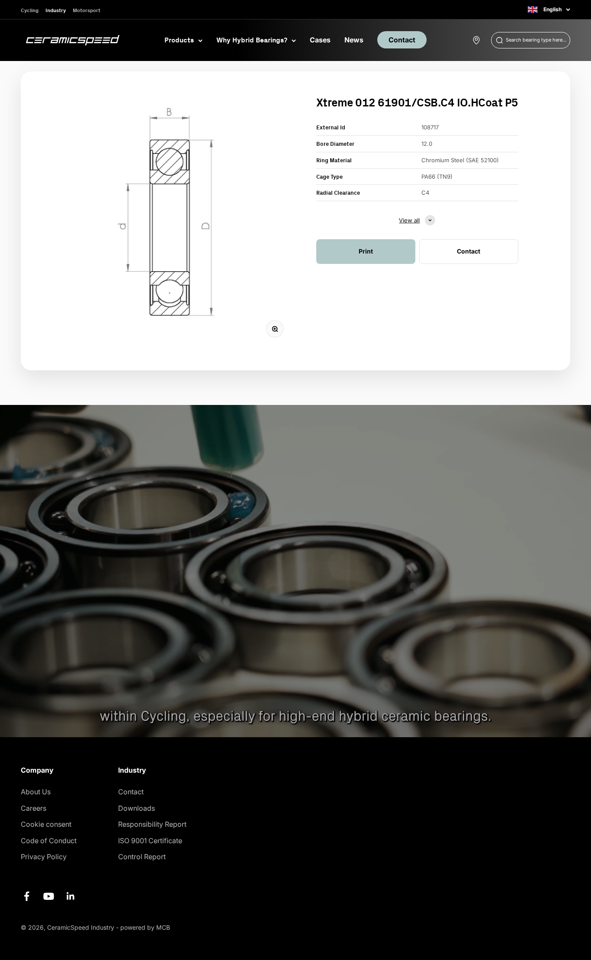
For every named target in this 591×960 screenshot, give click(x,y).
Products (179, 40)
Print (366, 251)
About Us (36, 791)
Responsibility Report (152, 824)
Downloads (136, 808)
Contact (402, 39)
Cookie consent (46, 824)
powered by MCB (145, 927)
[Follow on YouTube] (49, 896)
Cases (320, 39)
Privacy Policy (44, 856)
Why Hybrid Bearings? (251, 40)
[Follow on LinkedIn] (71, 896)
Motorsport (86, 10)
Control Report (142, 856)
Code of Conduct (49, 840)
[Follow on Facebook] (26, 896)
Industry (55, 10)
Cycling (30, 10)
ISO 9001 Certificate (150, 840)
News (353, 39)
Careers (33, 808)
